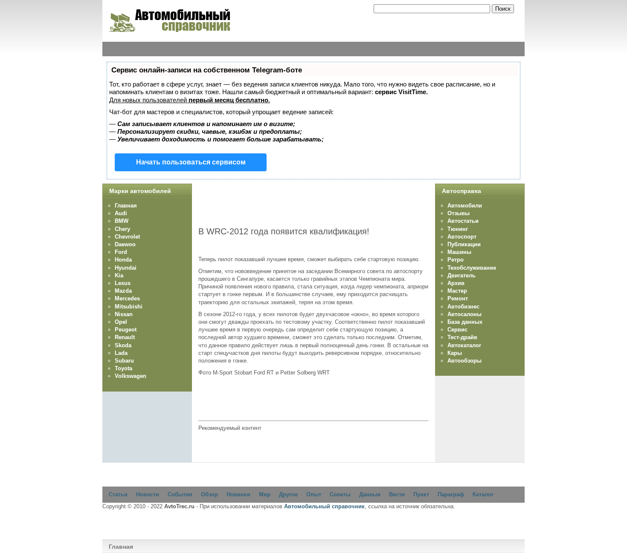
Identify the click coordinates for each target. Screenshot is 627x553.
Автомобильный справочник (324, 506)
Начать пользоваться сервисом (191, 162)
